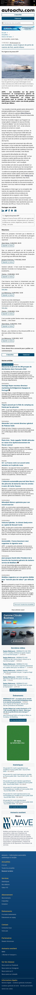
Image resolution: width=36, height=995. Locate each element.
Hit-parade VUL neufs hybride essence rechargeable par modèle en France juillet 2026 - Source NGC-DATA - (18, 789)
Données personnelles (26, 986)
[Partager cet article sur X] (6, 210)
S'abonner (18, 18)
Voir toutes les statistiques (18, 807)
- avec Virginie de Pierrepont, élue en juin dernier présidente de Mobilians (17, 702)
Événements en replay (9, 917)
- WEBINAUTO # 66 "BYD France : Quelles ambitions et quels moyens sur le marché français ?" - (17, 652)
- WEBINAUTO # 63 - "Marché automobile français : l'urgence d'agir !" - (17, 672)
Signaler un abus (8, 245)
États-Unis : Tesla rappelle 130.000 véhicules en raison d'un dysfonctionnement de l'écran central (18, 442)
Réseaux (16, 364)
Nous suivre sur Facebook (10, 965)
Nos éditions (6, 884)
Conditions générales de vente (10, 986)
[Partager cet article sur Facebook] (9, 210)
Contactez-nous (7, 928)
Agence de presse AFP (12, 216)
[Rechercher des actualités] (33, 23)
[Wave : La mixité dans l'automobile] (18, 823)
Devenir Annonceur (8, 941)
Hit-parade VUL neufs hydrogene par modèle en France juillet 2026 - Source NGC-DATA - (17, 776)
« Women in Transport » (9, 955)
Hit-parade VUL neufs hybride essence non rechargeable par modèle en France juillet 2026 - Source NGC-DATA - (18, 795)
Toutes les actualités (8, 868)
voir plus (10, 224)
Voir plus (4, 289)
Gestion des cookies (7, 989)
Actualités (5, 35)
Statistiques (5, 881)
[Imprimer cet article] (12, 210)
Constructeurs (6, 438)
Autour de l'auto (7, 37)
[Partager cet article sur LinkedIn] (3, 210)
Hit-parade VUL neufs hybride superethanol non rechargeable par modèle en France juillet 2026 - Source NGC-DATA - (17, 782)
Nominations (5, 383)
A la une (4, 865)
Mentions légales (6, 982)
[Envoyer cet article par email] (15, 210)
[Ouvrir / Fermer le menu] (3, 23)
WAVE (3, 952)
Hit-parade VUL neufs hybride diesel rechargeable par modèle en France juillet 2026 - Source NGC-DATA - (18, 802)
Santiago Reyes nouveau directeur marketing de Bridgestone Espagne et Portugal (16, 388)
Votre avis (5, 931)
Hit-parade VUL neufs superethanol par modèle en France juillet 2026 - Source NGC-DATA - (17, 769)
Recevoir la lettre (7, 871)
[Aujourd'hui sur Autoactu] (18, 10)
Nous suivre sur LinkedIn (9, 974)
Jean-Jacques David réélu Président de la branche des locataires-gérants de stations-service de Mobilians (18, 560)
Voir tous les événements (18, 690)
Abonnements (6, 898)
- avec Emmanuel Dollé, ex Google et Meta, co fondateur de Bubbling (17, 713)
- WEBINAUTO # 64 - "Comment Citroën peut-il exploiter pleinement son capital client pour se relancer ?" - (18, 665)
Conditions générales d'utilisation (22, 982)
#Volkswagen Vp (15, 43)
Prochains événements (9, 914)
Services (4, 539)
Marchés (4, 402)
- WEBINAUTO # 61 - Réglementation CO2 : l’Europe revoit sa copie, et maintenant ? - (17, 685)
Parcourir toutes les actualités (23, 604)
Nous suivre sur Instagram (10, 968)
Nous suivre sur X (7, 971)
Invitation (5, 904)
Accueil (4, 33)
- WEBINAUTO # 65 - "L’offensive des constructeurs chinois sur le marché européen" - (17, 659)
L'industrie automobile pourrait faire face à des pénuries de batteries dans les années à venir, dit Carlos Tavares (18, 483)
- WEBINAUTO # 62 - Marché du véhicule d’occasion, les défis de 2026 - (16, 678)
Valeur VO (5, 887)
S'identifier (18, 15)
